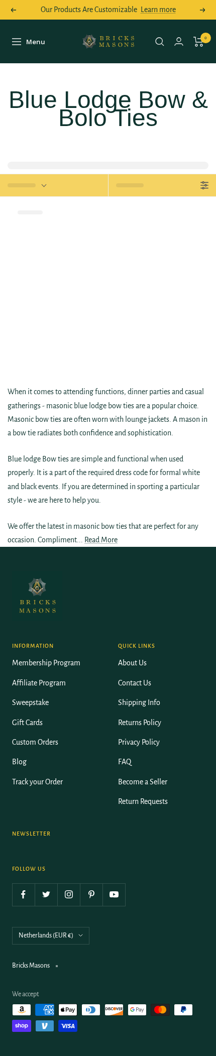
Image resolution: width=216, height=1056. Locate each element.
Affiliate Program (39, 683)
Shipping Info (139, 702)
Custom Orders (35, 742)
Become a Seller (142, 782)
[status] (54, 185)
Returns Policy (139, 723)
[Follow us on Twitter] (46, 894)
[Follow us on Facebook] (23, 894)
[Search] (159, 41)
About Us (132, 663)
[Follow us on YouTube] (113, 894)
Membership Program (46, 663)
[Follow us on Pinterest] (91, 894)
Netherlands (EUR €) (46, 935)
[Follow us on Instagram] (68, 894)
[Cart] (198, 42)
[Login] (178, 41)
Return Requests (143, 801)
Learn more (158, 10)
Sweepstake (30, 702)
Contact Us (134, 683)
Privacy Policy (139, 742)
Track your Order (37, 782)
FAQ (124, 762)
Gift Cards (27, 723)
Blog (19, 762)
